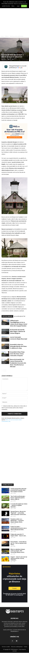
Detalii (18, 6)
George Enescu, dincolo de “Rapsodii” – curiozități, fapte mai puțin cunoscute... (19, 513)
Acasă (2, 36)
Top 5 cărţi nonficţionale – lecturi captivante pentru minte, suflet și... (18, 498)
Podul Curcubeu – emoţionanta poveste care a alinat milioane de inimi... (19, 528)
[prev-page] (2, 370)
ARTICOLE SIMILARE (7, 316)
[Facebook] (12, 641)
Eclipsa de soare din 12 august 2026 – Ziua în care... (19, 535)
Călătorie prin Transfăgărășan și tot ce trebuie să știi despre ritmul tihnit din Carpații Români (18, 323)
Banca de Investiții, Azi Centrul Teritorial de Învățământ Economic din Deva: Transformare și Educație (18, 363)
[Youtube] (16, 641)
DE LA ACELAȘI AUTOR (19, 316)
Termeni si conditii (6, 646)
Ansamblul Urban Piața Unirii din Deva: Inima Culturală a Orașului (17, 353)
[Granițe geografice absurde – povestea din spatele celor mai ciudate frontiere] (5, 490)
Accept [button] (24, 6)
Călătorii (7, 36)
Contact (25, 646)
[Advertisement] (14, 19)
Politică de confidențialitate (17, 646)
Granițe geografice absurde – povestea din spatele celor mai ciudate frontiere (19, 490)
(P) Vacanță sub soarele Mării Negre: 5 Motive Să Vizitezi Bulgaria (17, 331)
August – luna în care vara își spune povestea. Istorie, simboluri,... (19, 558)
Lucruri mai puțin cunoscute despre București (18, 338)
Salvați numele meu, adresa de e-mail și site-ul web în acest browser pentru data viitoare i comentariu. (14, 407)
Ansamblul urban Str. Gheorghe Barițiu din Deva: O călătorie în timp (18, 346)
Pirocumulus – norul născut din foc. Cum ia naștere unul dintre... (18, 543)
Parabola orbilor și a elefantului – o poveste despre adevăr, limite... (17, 520)
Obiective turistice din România (16, 36)
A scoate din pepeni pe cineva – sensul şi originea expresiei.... (19, 505)
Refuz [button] (13, 6)
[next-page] (5, 370)
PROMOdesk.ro (14, 631)
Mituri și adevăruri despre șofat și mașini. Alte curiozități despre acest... (18, 551)
